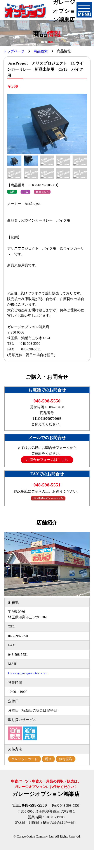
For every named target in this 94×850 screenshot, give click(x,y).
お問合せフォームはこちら (47, 460)
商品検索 (41, 51)
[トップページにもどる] (25, 11)
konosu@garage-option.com (27, 673)
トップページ (13, 51)
